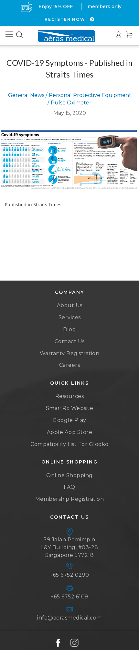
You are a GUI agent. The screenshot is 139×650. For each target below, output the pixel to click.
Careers (69, 365)
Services (70, 317)
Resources (69, 396)
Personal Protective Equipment (90, 95)
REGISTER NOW (66, 19)
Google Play (69, 420)
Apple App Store (69, 432)
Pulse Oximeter (71, 103)
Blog (69, 329)
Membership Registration (69, 499)
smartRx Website (69, 408)
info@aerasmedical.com (69, 618)
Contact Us (70, 341)
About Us (69, 305)
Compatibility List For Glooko (69, 444)
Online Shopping (69, 475)
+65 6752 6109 (69, 597)
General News (26, 95)
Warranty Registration (70, 353)
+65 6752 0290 (69, 575)
